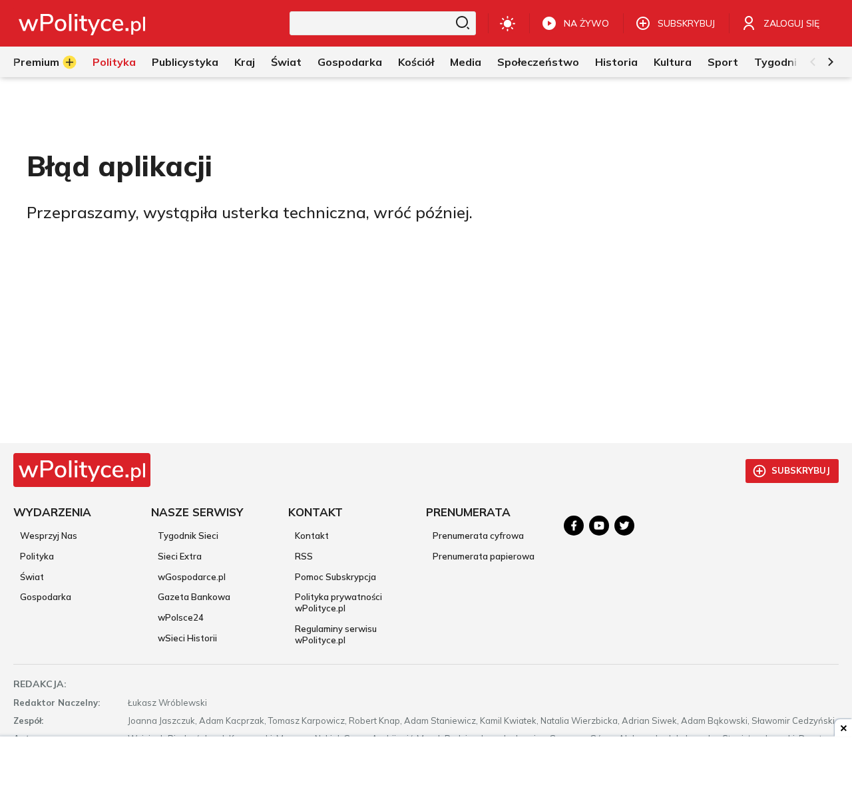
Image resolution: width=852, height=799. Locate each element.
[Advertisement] (426, 769)
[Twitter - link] (624, 526)
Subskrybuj (800, 470)
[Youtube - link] (599, 526)
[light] (507, 23)
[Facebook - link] (574, 526)
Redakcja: (40, 684)
